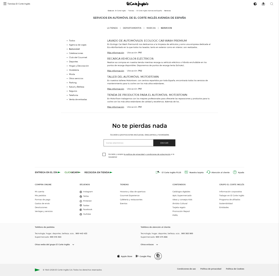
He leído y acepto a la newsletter (141, 155)
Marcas (151, 28)
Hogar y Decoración (79, 66)
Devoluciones (41, 207)
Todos (72, 40)
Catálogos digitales (181, 191)
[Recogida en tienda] (98, 172)
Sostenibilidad (226, 203)
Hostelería (74, 70)
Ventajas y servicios (44, 211)
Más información (115, 52)
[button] (4, 4)
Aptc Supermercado (182, 195)
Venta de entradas (78, 99)
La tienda (112, 28)
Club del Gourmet (78, 57)
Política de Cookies (235, 268)
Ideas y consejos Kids (182, 199)
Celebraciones (76, 53)
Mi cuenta (39, 191)
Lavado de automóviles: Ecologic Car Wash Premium (147, 40)
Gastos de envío (42, 203)
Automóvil (74, 49)
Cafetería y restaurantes (131, 199)
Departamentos (132, 28)
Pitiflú (175, 215)
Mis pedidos (40, 195)
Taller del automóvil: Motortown (133, 76)
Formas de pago (42, 199)
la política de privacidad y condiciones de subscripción (147, 154)
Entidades (224, 207)
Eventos (123, 203)
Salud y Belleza (76, 87)
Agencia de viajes (77, 45)
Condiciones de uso (186, 268)
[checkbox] (104, 154)
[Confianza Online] (158, 256)
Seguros (73, 91)
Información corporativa (230, 191)
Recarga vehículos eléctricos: (130, 58)
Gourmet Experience (130, 195)
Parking (73, 82)
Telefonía (73, 95)
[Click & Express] (48, 172)
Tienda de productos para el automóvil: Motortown (147, 94)
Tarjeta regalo (178, 207)
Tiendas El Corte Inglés (19, 4)
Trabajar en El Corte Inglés (231, 195)
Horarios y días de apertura (132, 191)
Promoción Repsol (181, 211)
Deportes (73, 61)
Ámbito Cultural (179, 203)
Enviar (164, 142)
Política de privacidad (210, 268)
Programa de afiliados (229, 199)
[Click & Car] (73, 172)
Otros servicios (76, 78)
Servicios (166, 28)
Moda (72, 74)
